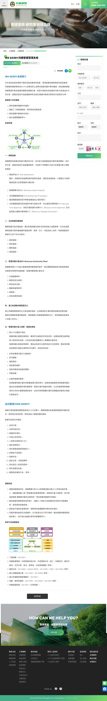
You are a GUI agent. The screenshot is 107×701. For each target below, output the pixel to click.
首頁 (4, 51)
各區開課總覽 (36, 655)
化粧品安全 (23, 675)
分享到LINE (69, 70)
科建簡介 (71, 655)
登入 (73, 4)
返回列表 (37, 596)
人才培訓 (12, 662)
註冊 (78, 4)
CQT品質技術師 (53, 655)
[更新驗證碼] (93, 148)
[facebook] (104, 689)
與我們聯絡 (72, 662)
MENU (4, 6)
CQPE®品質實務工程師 (56, 658)
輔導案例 (12, 658)
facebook (56, 689)
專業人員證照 (52, 652)
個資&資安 (23, 662)
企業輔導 (12, 51)
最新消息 (12, 655)
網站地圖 (93, 658)
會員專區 (83, 652)
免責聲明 (93, 655)
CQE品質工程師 (53, 662)
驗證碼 (79, 145)
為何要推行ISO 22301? (29, 63)
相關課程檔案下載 (37, 662)
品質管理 (22, 665)
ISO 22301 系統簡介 (11, 63)
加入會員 (83, 658)
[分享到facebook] (66, 70)
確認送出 (89, 156)
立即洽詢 (53, 632)
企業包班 (34, 658)
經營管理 (22, 682)
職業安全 (22, 672)
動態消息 (12, 652)
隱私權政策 (94, 652)
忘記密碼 (83, 662)
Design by (68, 698)
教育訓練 (34, 652)
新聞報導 (12, 665)
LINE (61, 689)
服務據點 (71, 658)
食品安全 (22, 668)
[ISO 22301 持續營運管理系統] (18, 4)
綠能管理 (22, 658)
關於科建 (71, 652)
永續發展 (22, 655)
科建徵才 (93, 662)
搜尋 (85, 4)
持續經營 (21, 51)
